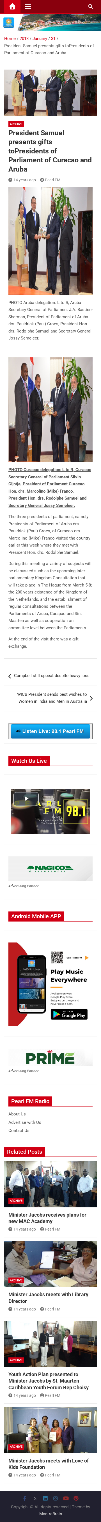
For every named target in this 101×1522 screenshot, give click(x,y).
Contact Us (18, 1130)
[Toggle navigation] (27, 6)
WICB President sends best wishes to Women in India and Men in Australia (52, 698)
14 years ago (24, 180)
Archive (16, 124)
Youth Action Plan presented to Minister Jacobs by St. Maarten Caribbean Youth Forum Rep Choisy (48, 1380)
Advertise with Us (24, 1122)
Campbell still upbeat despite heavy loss (51, 675)
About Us (17, 1114)
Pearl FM (52, 180)
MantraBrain (50, 1513)
